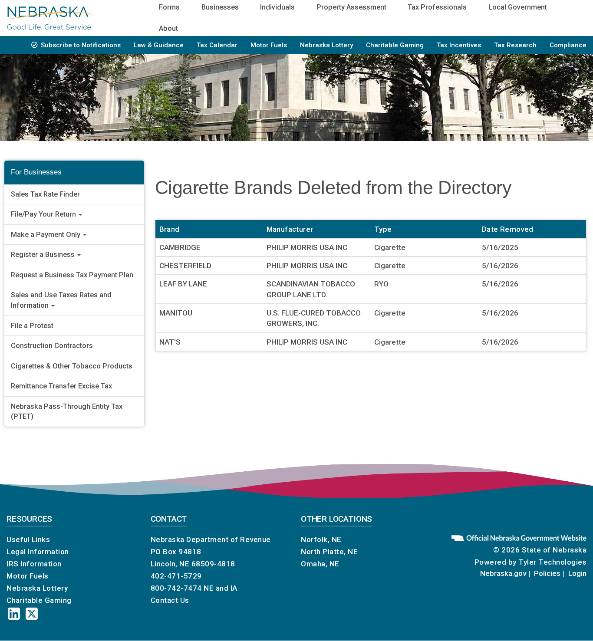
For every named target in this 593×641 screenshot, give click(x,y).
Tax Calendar (217, 45)
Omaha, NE (320, 563)
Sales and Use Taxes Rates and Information (61, 300)
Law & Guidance (159, 45)
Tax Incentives (459, 45)
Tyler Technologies (552, 562)
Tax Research (515, 45)
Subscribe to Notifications (81, 45)
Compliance (568, 45)
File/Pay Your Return (44, 214)
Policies (547, 573)
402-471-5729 (176, 576)
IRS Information (34, 563)
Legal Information (38, 551)
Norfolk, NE (321, 539)
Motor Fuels (268, 45)
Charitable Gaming (395, 45)
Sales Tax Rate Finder (45, 194)
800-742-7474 (176, 588)
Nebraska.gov (503, 573)
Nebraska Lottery (326, 45)
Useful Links (28, 539)
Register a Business (43, 254)
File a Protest (32, 326)
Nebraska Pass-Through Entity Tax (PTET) (66, 411)
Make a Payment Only (46, 234)
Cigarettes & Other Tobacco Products (71, 366)
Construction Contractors (52, 346)
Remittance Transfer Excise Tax (61, 386)
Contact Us (170, 600)
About (168, 28)
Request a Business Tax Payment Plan (72, 275)
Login (577, 573)
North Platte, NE (329, 551)
